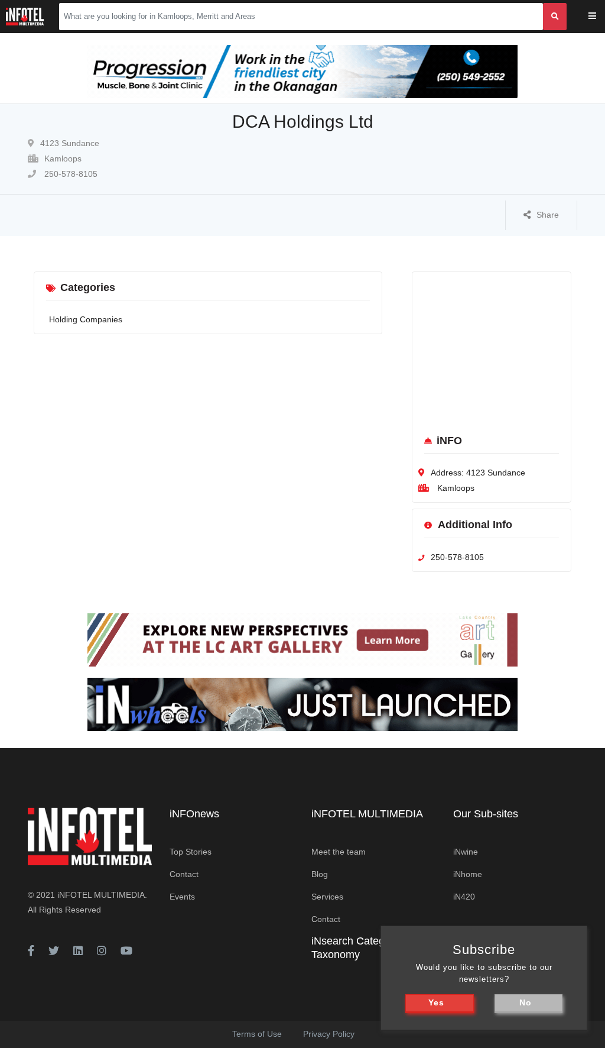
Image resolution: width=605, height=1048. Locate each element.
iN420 (464, 896)
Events (182, 896)
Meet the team (338, 851)
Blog (319, 874)
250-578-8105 (69, 174)
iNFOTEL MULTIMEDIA (101, 895)
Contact (184, 874)
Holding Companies (85, 319)
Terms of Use (257, 1034)
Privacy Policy (328, 1034)
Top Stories (191, 851)
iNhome (467, 874)
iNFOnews (194, 814)
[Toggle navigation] (600, 17)
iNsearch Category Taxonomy (355, 947)
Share (547, 214)
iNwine (465, 851)
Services (327, 896)
